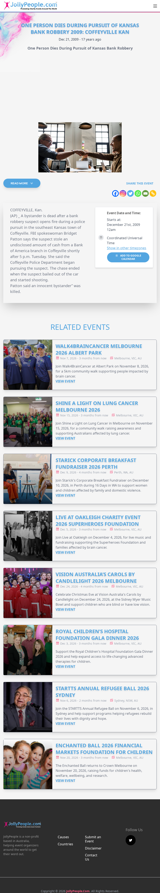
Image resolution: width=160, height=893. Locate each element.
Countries (65, 844)
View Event (65, 381)
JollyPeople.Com (78, 891)
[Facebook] (115, 193)
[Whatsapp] (138, 193)
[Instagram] (123, 193)
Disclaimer (93, 848)
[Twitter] (130, 193)
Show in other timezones (126, 248)
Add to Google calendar (130, 257)
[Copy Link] (153, 193)
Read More (20, 183)
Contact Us (91, 857)
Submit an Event (93, 839)
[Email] (145, 193)
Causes (63, 837)
